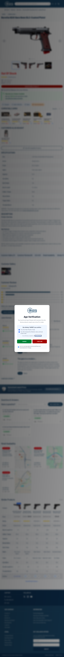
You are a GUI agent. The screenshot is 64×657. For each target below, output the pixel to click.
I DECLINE (39, 341)
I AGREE (24, 341)
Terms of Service (38, 335)
